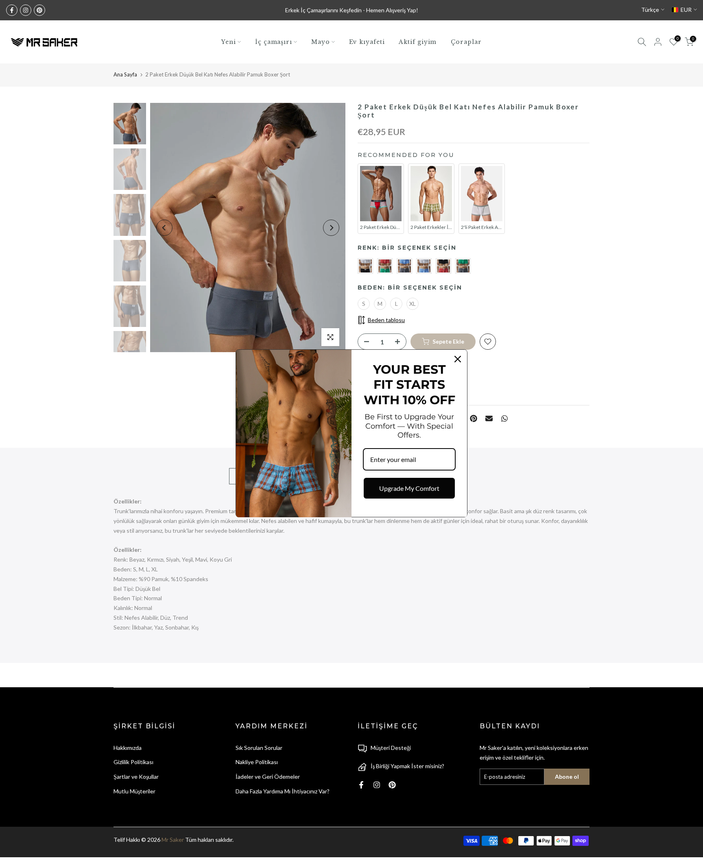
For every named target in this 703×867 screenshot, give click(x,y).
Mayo (320, 42)
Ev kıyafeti (367, 42)
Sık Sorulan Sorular (259, 747)
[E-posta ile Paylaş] (489, 418)
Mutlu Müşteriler (134, 791)
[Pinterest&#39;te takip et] (39, 10)
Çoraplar (466, 42)
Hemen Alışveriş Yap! (392, 10)
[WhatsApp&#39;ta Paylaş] (504, 418)
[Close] (457, 359)
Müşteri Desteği (391, 747)
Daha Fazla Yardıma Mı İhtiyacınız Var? (283, 791)
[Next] (331, 228)
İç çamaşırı (273, 42)
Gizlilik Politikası (133, 761)
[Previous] (164, 228)
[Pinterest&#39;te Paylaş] (473, 418)
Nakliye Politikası (257, 761)
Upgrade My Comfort (409, 488)
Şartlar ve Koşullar (136, 776)
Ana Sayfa (125, 74)
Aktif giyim (418, 42)
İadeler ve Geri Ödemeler (268, 776)
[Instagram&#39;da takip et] (25, 10)
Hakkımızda (128, 747)
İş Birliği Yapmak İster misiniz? (407, 765)
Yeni (228, 42)
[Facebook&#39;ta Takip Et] (11, 10)
